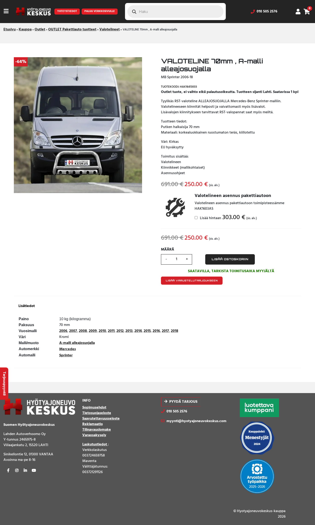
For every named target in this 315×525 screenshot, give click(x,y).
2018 (174, 331)
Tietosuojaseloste (96, 413)
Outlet (40, 30)
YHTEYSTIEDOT (67, 11)
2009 (93, 331)
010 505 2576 (267, 11)
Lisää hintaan (228, 218)
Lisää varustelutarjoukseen (192, 280)
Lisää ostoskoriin (230, 259)
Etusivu (9, 30)
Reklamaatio (92, 424)
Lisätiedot (26, 306)
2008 (83, 331)
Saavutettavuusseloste (101, 419)
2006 (63, 331)
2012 (120, 331)
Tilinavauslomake (96, 430)
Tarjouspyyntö (4, 384)
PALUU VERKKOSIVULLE (99, 11)
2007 (73, 331)
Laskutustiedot (95, 444)
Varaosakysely (94, 435)
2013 (129, 331)
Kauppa (25, 30)
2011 (111, 331)
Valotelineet (109, 30)
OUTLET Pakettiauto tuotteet (72, 30)
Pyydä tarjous (183, 402)
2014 (138, 331)
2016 (156, 331)
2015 (147, 331)
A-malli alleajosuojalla (77, 343)
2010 (102, 331)
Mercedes (67, 349)
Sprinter (66, 355)
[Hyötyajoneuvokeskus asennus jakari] (175, 208)
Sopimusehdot (94, 408)
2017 (165, 331)
